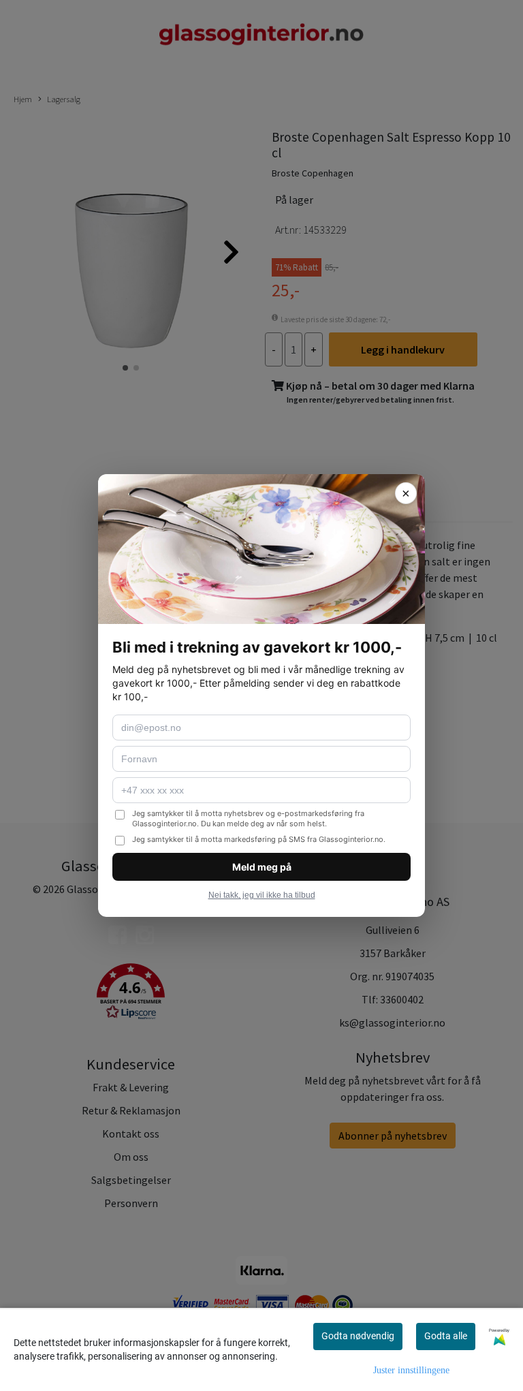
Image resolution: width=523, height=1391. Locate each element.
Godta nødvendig (357, 1335)
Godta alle (445, 1335)
